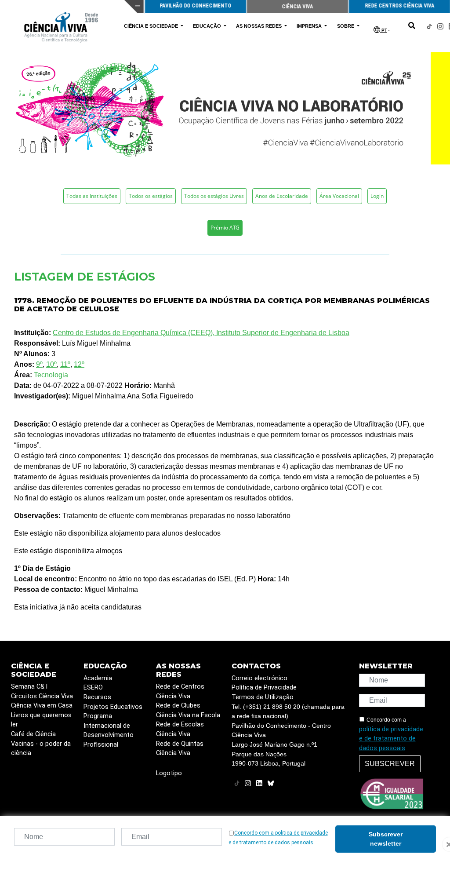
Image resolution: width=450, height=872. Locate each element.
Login (377, 196)
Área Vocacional (339, 196)
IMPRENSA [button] (310, 26)
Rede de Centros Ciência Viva (180, 691)
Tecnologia (51, 375)
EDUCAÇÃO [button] (207, 26)
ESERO (93, 687)
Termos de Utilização (263, 697)
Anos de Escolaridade (281, 196)
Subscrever (390, 763)
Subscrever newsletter (386, 839)
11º (65, 364)
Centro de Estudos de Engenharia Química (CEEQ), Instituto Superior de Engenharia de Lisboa (201, 332)
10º (51, 364)
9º (39, 364)
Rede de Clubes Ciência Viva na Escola (188, 710)
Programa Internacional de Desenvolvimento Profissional (108, 730)
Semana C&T (30, 686)
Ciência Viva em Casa (42, 705)
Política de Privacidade (264, 687)
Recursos (97, 697)
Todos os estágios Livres (214, 196)
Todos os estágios (151, 196)
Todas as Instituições (91, 196)
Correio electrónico (259, 678)
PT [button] (383, 30)
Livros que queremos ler (41, 720)
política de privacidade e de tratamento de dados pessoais (391, 739)
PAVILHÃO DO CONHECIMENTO (196, 6)
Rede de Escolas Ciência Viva (180, 729)
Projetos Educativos (112, 707)
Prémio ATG (225, 227)
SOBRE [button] (346, 26)
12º (79, 364)
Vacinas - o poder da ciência (41, 748)
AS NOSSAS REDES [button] (259, 26)
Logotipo (169, 773)
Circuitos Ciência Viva (42, 696)
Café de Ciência (33, 734)
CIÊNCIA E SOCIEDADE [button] (151, 26)
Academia (97, 678)
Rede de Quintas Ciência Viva (179, 748)
